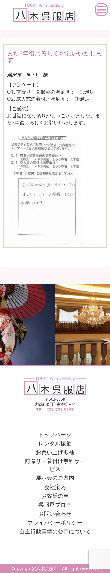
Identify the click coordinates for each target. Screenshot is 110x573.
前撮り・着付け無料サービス (55, 464)
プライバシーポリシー (55, 522)
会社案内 (55, 486)
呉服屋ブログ (55, 504)
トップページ (55, 434)
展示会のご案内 (55, 477)
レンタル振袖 (55, 443)
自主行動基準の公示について (55, 531)
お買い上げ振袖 (55, 452)
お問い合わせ (55, 513)
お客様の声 (55, 495)
